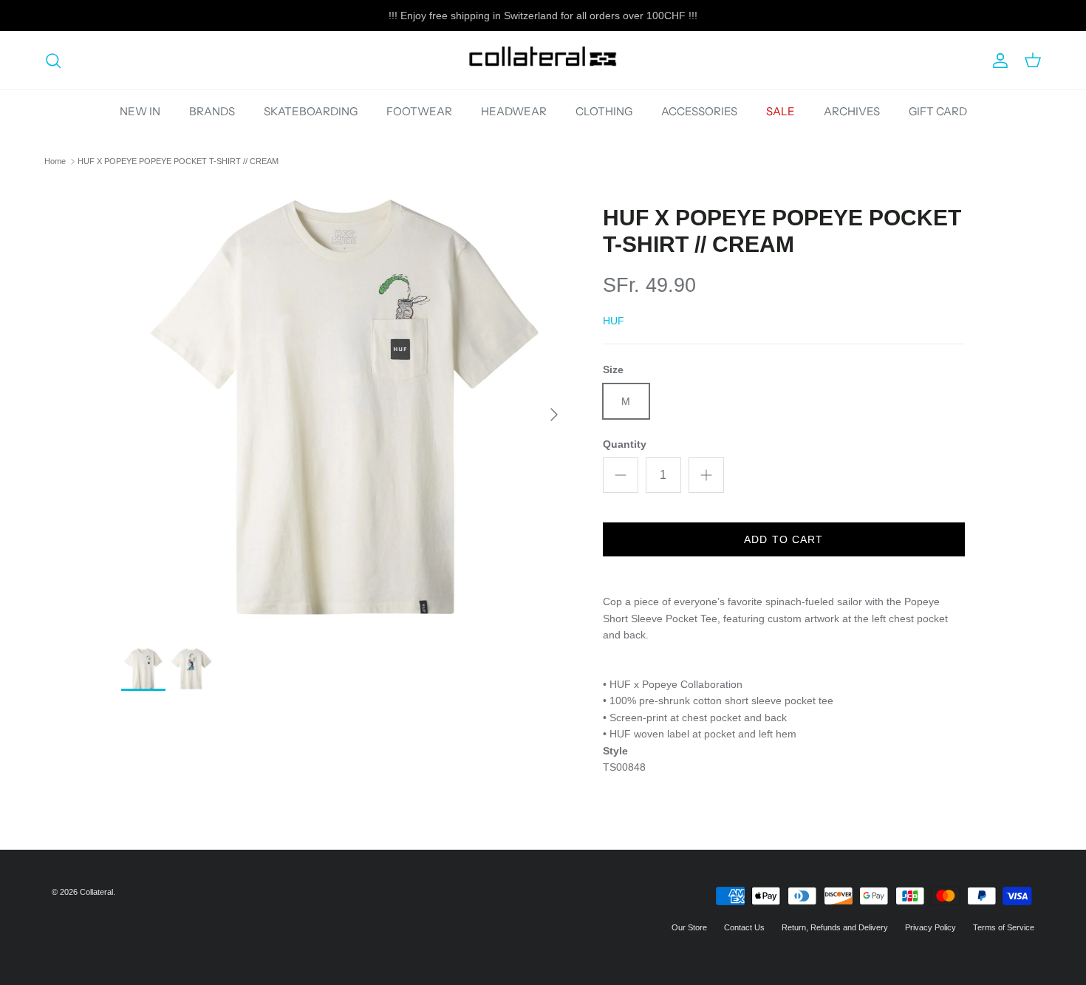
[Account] (997, 60)
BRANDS (212, 111)
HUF (613, 321)
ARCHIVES (852, 111)
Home (55, 161)
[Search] (53, 60)
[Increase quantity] (706, 475)
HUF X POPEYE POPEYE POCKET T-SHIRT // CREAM (178, 161)
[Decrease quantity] (620, 475)
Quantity (624, 444)
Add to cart (783, 539)
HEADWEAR (514, 111)
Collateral (96, 891)
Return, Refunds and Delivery (835, 927)
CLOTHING (604, 111)
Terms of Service (1003, 927)
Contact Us (744, 927)
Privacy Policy (930, 927)
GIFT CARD (938, 111)
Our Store (689, 927)
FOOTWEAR (419, 111)
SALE (780, 111)
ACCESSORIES (699, 111)
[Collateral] (543, 60)
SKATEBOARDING (311, 111)
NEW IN (140, 111)
